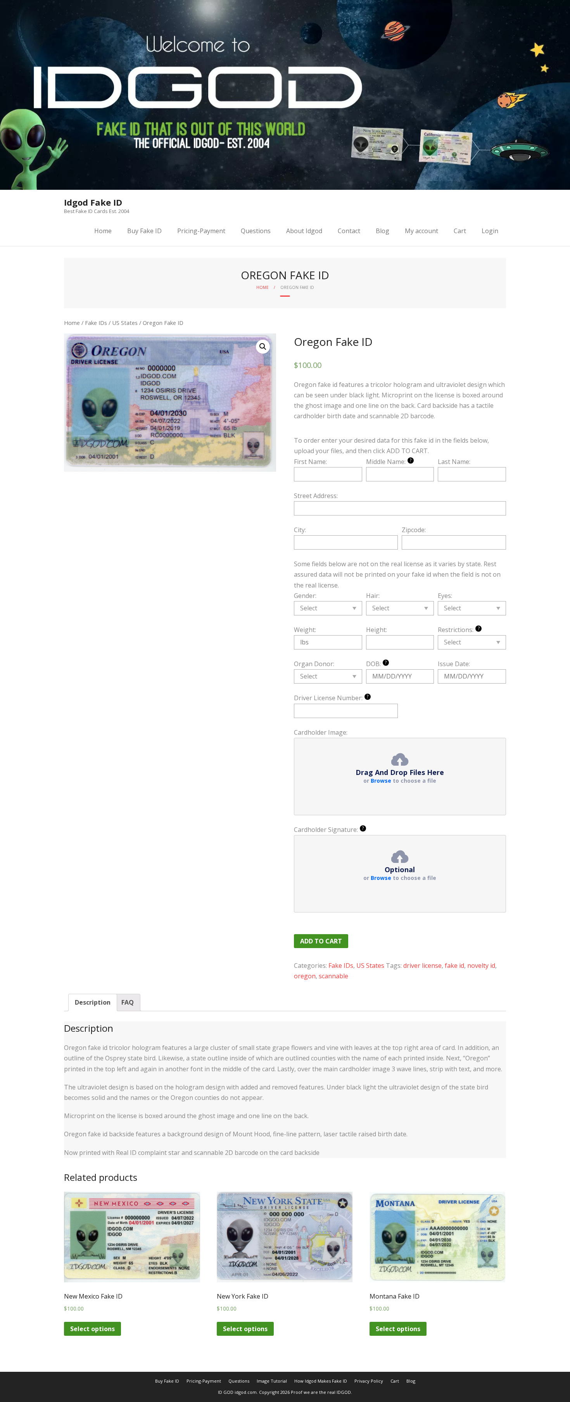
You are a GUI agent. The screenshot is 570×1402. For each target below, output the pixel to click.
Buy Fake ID (144, 231)
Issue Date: (454, 664)
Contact (349, 231)
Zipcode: (414, 530)
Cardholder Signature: (329, 829)
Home (103, 231)
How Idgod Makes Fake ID (320, 1381)
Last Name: (454, 461)
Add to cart (321, 941)
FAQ (127, 1002)
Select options (92, 1329)
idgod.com (246, 1392)
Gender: (305, 595)
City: (300, 530)
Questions (256, 231)
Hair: (373, 595)
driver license (422, 965)
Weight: (305, 629)
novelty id (481, 965)
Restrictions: (459, 629)
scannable (333, 976)
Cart (460, 231)
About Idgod (304, 231)
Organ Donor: (314, 664)
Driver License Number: (331, 697)
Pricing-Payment (201, 231)
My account (421, 231)
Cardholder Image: (320, 732)
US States (125, 322)
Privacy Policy (368, 1381)
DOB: (376, 663)
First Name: (310, 461)
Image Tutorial (272, 1381)
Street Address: (316, 495)
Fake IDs (96, 322)
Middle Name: (389, 461)
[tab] (92, 1002)
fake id (454, 965)
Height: (376, 629)
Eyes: (445, 595)
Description (93, 1002)
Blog (382, 231)
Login (490, 231)
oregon (305, 976)
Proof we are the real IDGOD (321, 1392)
